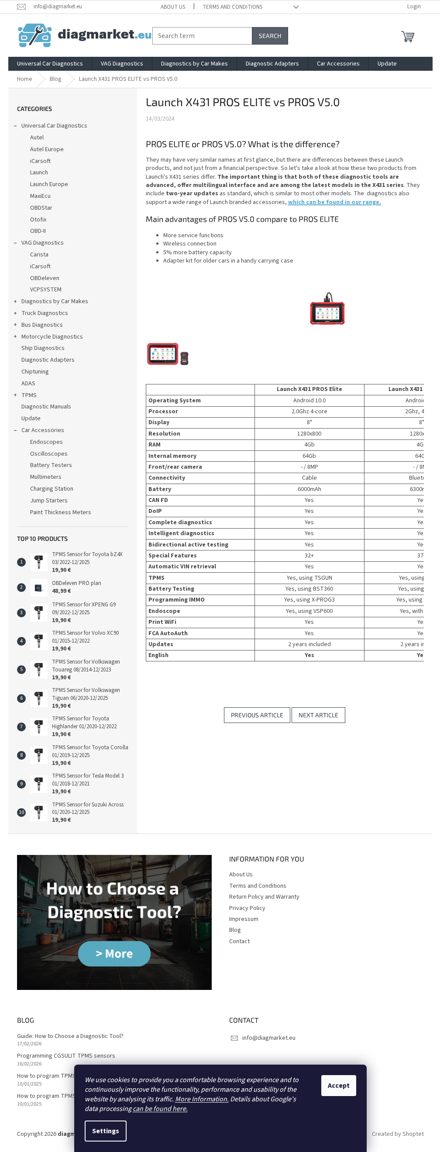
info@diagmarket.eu (269, 1038)
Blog (235, 930)
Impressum (243, 919)
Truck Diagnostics (44, 313)
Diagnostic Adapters (48, 360)
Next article (318, 715)
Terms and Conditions (232, 7)
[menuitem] (50, 64)
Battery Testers (51, 465)
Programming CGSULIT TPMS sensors (66, 1056)
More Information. (202, 1099)
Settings (105, 1131)
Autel (37, 137)
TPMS (29, 395)
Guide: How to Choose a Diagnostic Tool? (70, 1036)
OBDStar (41, 208)
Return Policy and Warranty (264, 897)
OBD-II (38, 231)
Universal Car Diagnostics (54, 125)
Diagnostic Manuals (46, 406)
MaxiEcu (40, 196)
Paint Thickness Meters (60, 512)
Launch (39, 172)
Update (31, 418)
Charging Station (51, 488)
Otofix (38, 219)
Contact (239, 941)
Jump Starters (49, 500)
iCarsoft (40, 161)
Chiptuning (35, 371)
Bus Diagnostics (42, 325)
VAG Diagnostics (42, 243)
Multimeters (46, 477)
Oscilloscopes (49, 454)
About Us (173, 7)
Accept (339, 1085)
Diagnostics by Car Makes (54, 301)
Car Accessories (42, 430)
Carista (39, 254)
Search (270, 35)
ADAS (28, 383)
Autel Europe (47, 149)
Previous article (257, 715)
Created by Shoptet (398, 1134)
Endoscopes (46, 442)
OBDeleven (44, 278)
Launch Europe (49, 184)
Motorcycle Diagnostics (52, 336)
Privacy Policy (247, 908)
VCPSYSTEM (46, 289)
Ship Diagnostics (43, 348)
